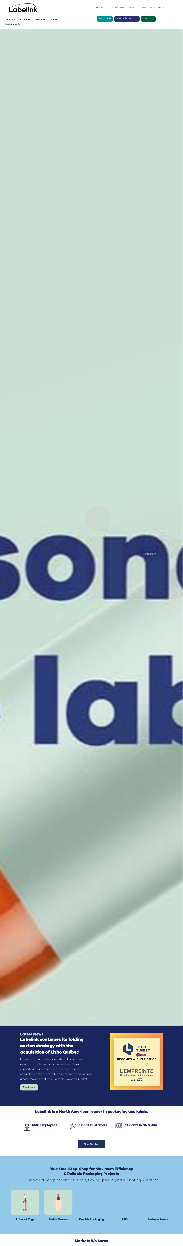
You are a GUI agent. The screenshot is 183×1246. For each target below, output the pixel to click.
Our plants (119, 8)
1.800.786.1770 (132, 8)
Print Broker (101, 8)
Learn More (149, 549)
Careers (144, 8)
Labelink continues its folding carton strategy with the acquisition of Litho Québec (52, 1045)
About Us (10, 19)
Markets (55, 19)
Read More (29, 1087)
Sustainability (12, 24)
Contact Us (148, 19)
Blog (111, 8)
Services (40, 19)
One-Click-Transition (126, 19)
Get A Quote (104, 19)
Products (25, 19)
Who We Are (91, 1143)
